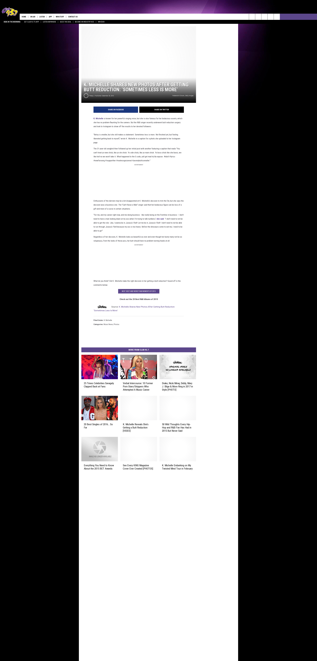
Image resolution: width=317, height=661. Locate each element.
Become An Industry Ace (84, 22)
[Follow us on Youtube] (271, 17)
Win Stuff (60, 17)
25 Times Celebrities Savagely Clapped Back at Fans (99, 385)
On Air (32, 17)
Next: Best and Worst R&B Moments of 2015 (139, 291)
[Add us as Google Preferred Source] (258, 17)
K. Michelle (98, 118)
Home (24, 17)
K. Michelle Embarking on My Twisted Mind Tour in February (177, 467)
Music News (108, 324)
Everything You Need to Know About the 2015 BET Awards (99, 467)
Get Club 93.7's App (31, 22)
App (50, 17)
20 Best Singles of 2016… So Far (98, 426)
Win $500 (101, 22)
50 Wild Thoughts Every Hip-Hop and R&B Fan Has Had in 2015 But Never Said (176, 427)
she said (160, 219)
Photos (116, 324)
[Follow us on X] (277, 17)
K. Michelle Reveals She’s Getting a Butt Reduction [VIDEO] (135, 427)
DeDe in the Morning (12, 22)
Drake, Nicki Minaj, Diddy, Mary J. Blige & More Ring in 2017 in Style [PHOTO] (177, 386)
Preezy (91, 96)
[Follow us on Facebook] (264, 17)
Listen (42, 17)
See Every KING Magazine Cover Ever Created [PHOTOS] (138, 467)
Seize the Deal (65, 22)
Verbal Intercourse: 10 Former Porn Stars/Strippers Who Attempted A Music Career (138, 386)
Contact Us (73, 17)
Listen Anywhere (49, 22)
